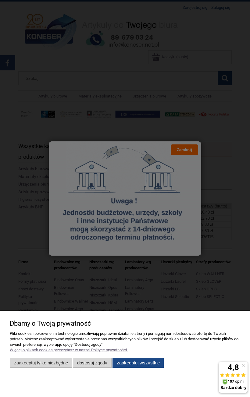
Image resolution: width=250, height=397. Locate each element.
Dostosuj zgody (92, 362)
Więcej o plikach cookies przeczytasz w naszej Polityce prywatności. (69, 350)
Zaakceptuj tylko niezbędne (41, 362)
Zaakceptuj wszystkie (138, 362)
